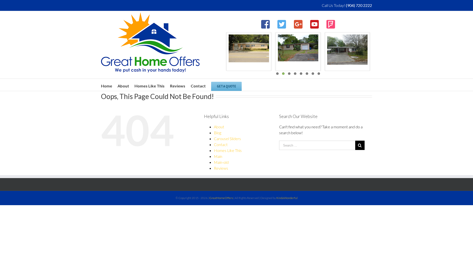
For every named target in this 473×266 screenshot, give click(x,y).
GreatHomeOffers (221, 198)
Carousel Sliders (227, 138)
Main (218, 156)
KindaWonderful (287, 198)
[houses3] (249, 48)
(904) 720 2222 (359, 5)
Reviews (221, 168)
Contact (221, 144)
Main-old (221, 162)
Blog (217, 132)
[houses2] (298, 47)
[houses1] (347, 49)
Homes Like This (228, 150)
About (219, 126)
